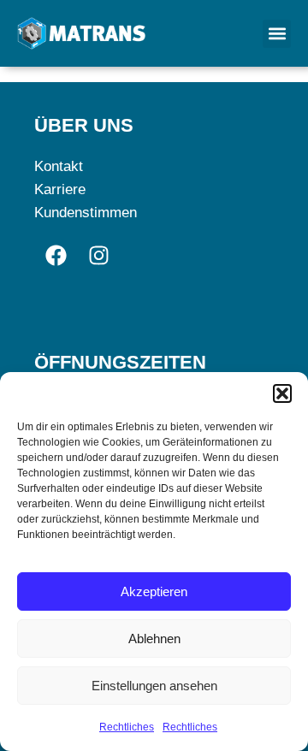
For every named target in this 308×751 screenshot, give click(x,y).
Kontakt (58, 166)
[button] (282, 393)
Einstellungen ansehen (154, 685)
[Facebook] (55, 255)
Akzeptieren (154, 591)
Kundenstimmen (85, 212)
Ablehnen (154, 638)
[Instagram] (98, 255)
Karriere (60, 189)
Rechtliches (126, 727)
